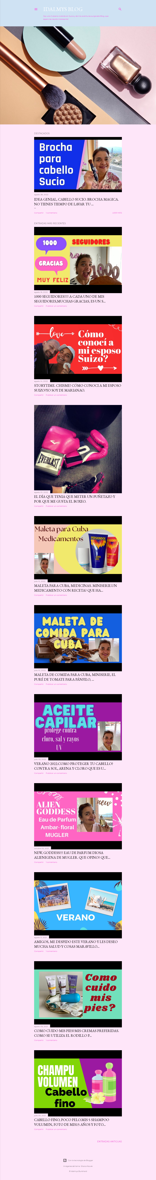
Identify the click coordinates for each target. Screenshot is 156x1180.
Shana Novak (87, 1166)
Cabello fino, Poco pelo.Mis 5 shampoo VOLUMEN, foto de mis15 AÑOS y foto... (71, 1122)
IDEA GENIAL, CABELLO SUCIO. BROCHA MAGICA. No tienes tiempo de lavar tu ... (76, 201)
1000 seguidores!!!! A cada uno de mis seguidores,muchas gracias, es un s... (70, 299)
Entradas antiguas (109, 1141)
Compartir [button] (39, 213)
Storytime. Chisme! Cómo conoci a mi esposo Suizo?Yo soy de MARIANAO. (77, 388)
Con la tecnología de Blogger (80, 1160)
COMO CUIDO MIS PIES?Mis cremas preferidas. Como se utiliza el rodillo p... (76, 1033)
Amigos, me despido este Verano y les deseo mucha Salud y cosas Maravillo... (76, 944)
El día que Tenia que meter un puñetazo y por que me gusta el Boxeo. (74, 499)
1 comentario (51, 213)
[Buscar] (120, 8)
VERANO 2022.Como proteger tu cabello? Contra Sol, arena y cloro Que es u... (73, 766)
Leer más (117, 213)
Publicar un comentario (56, 306)
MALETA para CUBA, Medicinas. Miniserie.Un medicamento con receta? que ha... (75, 588)
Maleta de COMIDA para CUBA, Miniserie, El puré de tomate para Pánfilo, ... (75, 677)
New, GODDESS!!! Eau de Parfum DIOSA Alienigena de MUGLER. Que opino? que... (72, 855)
